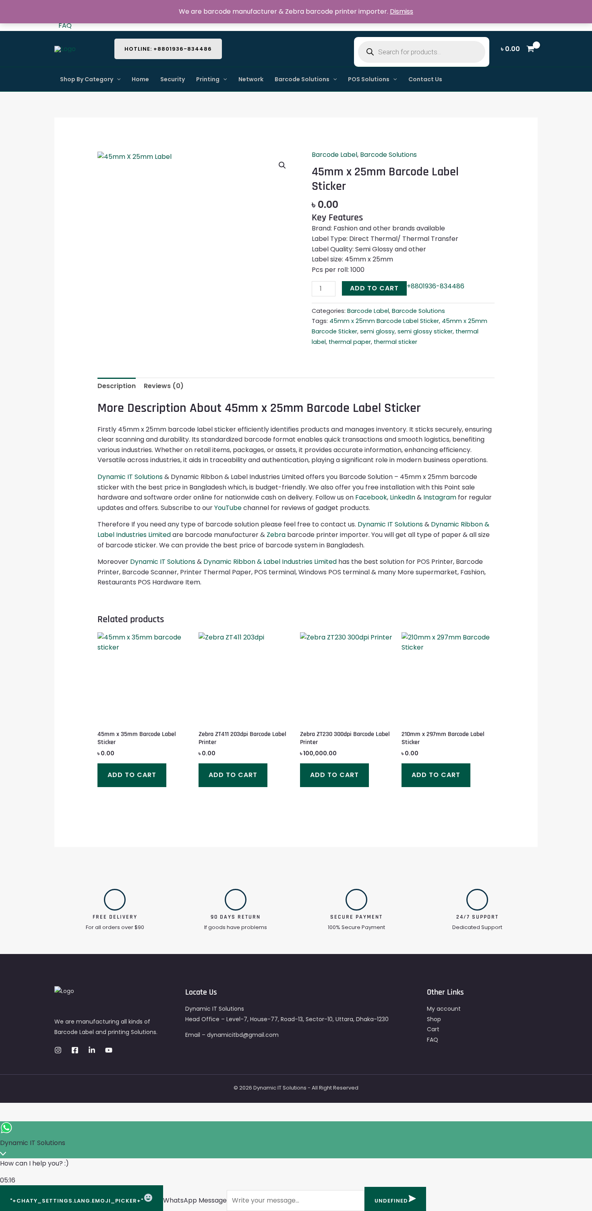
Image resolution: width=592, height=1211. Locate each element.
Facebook (371, 497)
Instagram (439, 497)
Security (172, 79)
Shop (434, 1019)
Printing (207, 79)
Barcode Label (334, 154)
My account (444, 1009)
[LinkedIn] (91, 1050)
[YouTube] (108, 1050)
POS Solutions (368, 79)
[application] (116, 79)
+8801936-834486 (435, 286)
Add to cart (374, 288)
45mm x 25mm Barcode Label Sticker (384, 321)
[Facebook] (75, 1050)
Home (140, 79)
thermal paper (350, 342)
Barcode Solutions (302, 79)
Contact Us (425, 79)
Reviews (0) (164, 386)
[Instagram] (58, 1050)
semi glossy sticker (425, 331)
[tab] (116, 386)
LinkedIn (402, 497)
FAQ (65, 25)
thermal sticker (395, 342)
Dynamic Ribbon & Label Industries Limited (270, 561)
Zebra (276, 534)
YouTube (228, 507)
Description (116, 386)
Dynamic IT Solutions (130, 476)
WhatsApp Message (195, 1200)
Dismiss (401, 11)
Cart (433, 1029)
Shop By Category (86, 79)
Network (250, 79)
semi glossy (377, 331)
